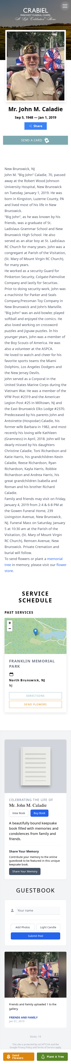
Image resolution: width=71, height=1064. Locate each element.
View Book (18, 813)
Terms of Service (46, 1047)
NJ (11, 685)
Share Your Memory (24, 871)
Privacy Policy (25, 1047)
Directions (35, 695)
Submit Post (35, 936)
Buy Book (39, 813)
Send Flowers (35, 704)
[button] (35, 632)
